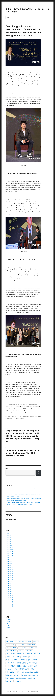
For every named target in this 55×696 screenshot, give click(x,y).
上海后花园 (36, 641)
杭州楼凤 (24, 675)
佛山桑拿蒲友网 (25, 416)
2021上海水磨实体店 (11, 641)
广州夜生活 (32, 669)
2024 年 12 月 (10, 557)
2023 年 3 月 (10, 598)
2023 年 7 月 (10, 592)
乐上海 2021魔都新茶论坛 (12, 660)
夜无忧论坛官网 (24, 669)
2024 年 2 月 (10, 577)
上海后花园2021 (10, 645)
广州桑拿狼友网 (20, 672)
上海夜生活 (21, 651)
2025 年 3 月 (10, 551)
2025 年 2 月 (10, 553)
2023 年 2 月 (10, 600)
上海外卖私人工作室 (11, 651)
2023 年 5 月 (10, 594)
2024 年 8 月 (10, 565)
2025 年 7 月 (10, 543)
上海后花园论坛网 (32, 648)
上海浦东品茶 (20, 654)
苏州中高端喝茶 (10, 678)
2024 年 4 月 (10, 573)
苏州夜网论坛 (9, 681)
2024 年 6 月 (10, 569)
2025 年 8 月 (10, 541)
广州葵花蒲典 (10, 418)
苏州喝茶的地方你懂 (21, 678)
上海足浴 (17, 657)
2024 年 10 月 (10, 561)
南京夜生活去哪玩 (20, 663)
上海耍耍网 (37, 654)
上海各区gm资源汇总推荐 (24, 641)
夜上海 (16, 669)
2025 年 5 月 (10, 547)
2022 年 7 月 (10, 606)
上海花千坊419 (10, 657)
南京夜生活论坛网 (10, 666)
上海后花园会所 (20, 645)
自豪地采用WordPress (36, 691)
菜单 (8, 17)
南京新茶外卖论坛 (21, 666)
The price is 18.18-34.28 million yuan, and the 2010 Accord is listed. (22, 492)
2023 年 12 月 (10, 581)
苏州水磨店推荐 (19, 681)
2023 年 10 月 (10, 585)
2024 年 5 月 (10, 571)
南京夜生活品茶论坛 (32, 663)
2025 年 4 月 (10, 549)
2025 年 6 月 (10, 545)
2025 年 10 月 (10, 537)
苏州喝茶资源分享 (32, 678)
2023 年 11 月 (10, 583)
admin (9, 416)
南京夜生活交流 (10, 663)
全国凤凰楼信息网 (25, 660)
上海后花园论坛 (22, 648)
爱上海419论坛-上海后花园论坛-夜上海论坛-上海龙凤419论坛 (27, 10)
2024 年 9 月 (10, 563)
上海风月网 (24, 657)
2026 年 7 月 (10, 535)
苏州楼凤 (22, 418)
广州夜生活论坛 (10, 672)
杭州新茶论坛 (16, 418)
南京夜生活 (34, 660)
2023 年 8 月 (10, 590)
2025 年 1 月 (10, 555)
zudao (20, 416)
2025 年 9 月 (10, 539)
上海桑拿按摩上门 (10, 654)
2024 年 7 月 (10, 567)
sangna (8, 621)
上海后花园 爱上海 (30, 645)
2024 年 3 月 (10, 575)
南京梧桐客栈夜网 (33, 416)
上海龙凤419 (32, 657)
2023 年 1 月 (10, 602)
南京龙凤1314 (9, 669)
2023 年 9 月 (10, 587)
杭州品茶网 (9, 675)
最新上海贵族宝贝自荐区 (31, 672)
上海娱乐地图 (28, 651)
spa (7, 623)
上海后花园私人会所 (11, 648)
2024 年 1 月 (10, 579)
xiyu (8, 625)
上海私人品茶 (28, 654)
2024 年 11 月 (10, 559)
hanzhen (9, 619)
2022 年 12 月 (10, 604)
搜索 (7, 468)
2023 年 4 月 (10, 596)
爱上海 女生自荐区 (33, 675)
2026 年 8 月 (10, 533)
